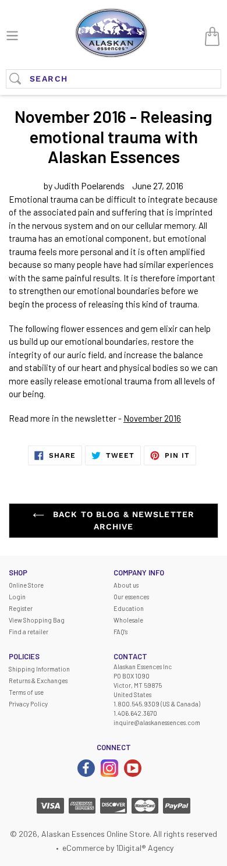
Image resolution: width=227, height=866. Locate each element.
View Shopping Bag (37, 620)
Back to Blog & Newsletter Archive (122, 520)
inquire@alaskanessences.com (157, 722)
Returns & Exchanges (38, 680)
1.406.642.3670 (135, 713)
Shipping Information (39, 669)
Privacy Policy (28, 704)
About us (126, 585)
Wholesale (128, 620)
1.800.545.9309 (136, 704)
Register (21, 608)
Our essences (131, 596)
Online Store (26, 585)
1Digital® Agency (144, 848)
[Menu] (12, 34)
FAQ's (120, 631)
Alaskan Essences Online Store (95, 834)
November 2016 (152, 418)
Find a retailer (28, 631)
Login (17, 596)
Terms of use (26, 692)
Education (129, 608)
